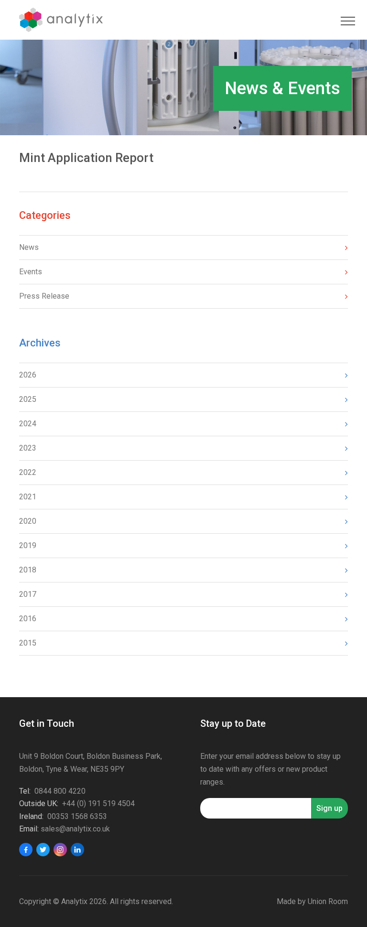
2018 (27, 569)
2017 (27, 594)
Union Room (328, 901)
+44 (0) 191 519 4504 (98, 803)
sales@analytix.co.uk (75, 828)
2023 (27, 448)
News (29, 247)
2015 (27, 642)
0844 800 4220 (60, 791)
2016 (27, 618)
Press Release (44, 296)
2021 (27, 496)
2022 (27, 472)
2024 (27, 423)
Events (30, 271)
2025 (27, 399)
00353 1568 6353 (77, 816)
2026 (27, 374)
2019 (27, 545)
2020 (27, 521)
